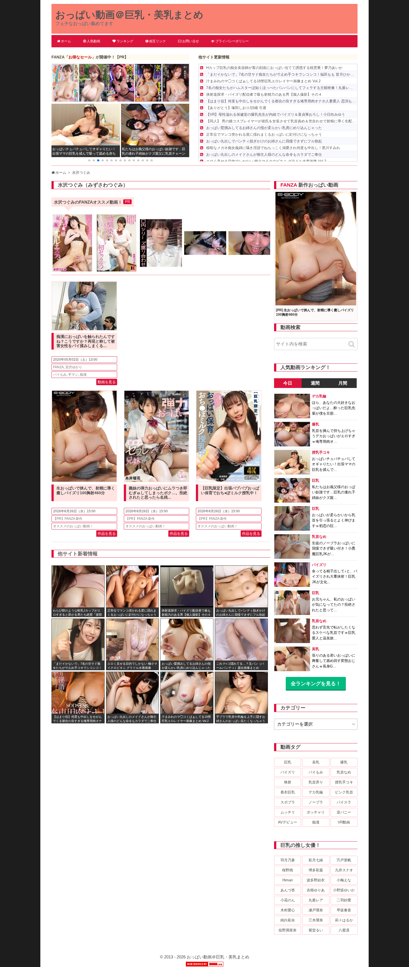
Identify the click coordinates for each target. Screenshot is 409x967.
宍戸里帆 (344, 860)
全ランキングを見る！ (316, 683)
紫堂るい (316, 930)
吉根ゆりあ (316, 890)
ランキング (125, 41)
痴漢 (83, 375)
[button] (89, 160)
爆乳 (344, 762)
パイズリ (287, 772)
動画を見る (107, 382)
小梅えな (344, 880)
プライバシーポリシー (232, 41)
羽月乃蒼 (287, 860)
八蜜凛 (344, 930)
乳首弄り (316, 782)
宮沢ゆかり (73, 367)
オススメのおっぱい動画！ (73, 526)
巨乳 (287, 762)
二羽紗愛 (344, 900)
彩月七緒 (316, 860)
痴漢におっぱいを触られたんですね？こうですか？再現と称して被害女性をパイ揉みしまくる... (85, 341)
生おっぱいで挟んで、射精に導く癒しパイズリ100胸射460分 (85, 490)
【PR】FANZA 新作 (67, 519)
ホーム (66, 41)
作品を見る (107, 533)
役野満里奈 (288, 930)
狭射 (287, 782)
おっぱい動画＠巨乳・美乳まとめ (129, 14)
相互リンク (157, 41)
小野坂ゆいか (344, 890)
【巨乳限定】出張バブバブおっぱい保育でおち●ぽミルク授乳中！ (230, 490)
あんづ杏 (287, 890)
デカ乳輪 (316, 792)
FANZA (58, 367)
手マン (73, 375)
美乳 (315, 762)
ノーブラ (316, 802)
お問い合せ (190, 41)
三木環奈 (316, 920)
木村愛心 (287, 910)
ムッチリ (287, 812)
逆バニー (344, 812)
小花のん (287, 900)
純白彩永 (287, 920)
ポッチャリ (316, 812)
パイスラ (344, 802)
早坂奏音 (344, 910)
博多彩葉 (316, 870)
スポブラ (287, 802)
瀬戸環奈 (316, 910)
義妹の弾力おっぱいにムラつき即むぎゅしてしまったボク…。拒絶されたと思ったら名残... (158, 493)
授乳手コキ (344, 782)
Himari (287, 880)
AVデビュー (287, 822)
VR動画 (344, 822)
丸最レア (316, 900)
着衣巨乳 (287, 792)
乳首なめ (344, 772)
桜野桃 (287, 870)
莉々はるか (344, 920)
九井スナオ (344, 870)
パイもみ (59, 375)
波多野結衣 (316, 880)
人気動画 (93, 41)
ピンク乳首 (344, 792)
